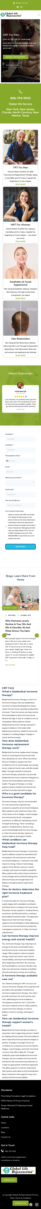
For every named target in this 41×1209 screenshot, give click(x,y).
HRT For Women (20, 224)
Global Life (26, 615)
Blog (3, 1132)
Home (3, 1123)
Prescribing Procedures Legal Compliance (18, 1096)
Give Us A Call (12, 65)
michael (12, 615)
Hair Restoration (20, 338)
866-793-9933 (20, 98)
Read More (10, 665)
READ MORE (21, 184)
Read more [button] (20, 409)
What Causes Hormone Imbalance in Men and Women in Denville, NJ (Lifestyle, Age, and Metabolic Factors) (17, 627)
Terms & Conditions (23, 1198)
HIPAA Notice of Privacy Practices (15, 1101)
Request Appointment (16, 57)
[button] (37, 635)
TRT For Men (20, 167)
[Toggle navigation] (39, 15)
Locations (5, 1127)
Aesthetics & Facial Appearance (20, 283)
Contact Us (5, 1137)
